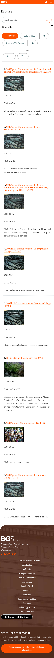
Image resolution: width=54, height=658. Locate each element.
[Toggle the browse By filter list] (52, 26)
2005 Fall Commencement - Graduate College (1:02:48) (27, 304)
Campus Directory (27, 573)
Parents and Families (27, 599)
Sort (8, 56)
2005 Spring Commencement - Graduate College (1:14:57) (25, 476)
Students (27, 603)
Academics (27, 565)
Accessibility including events (27, 560)
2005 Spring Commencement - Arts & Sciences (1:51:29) (23, 128)
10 (25, 56)
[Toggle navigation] (51, 2)
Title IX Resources (27, 611)
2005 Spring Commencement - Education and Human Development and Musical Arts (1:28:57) (27, 70)
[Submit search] (46, 20)
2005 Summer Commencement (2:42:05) (25, 423)
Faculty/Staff (27, 586)
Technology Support (27, 607)
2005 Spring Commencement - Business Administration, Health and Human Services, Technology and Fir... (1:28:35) (26, 187)
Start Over (10, 35)
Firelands (27, 590)
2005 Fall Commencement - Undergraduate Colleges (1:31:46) (26, 250)
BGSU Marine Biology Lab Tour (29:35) (25, 357)
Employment (27, 582)
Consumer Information (27, 577)
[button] (21, 2)
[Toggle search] (46, 2)
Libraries (27, 594)
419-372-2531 (9, 554)
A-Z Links (27, 569)
